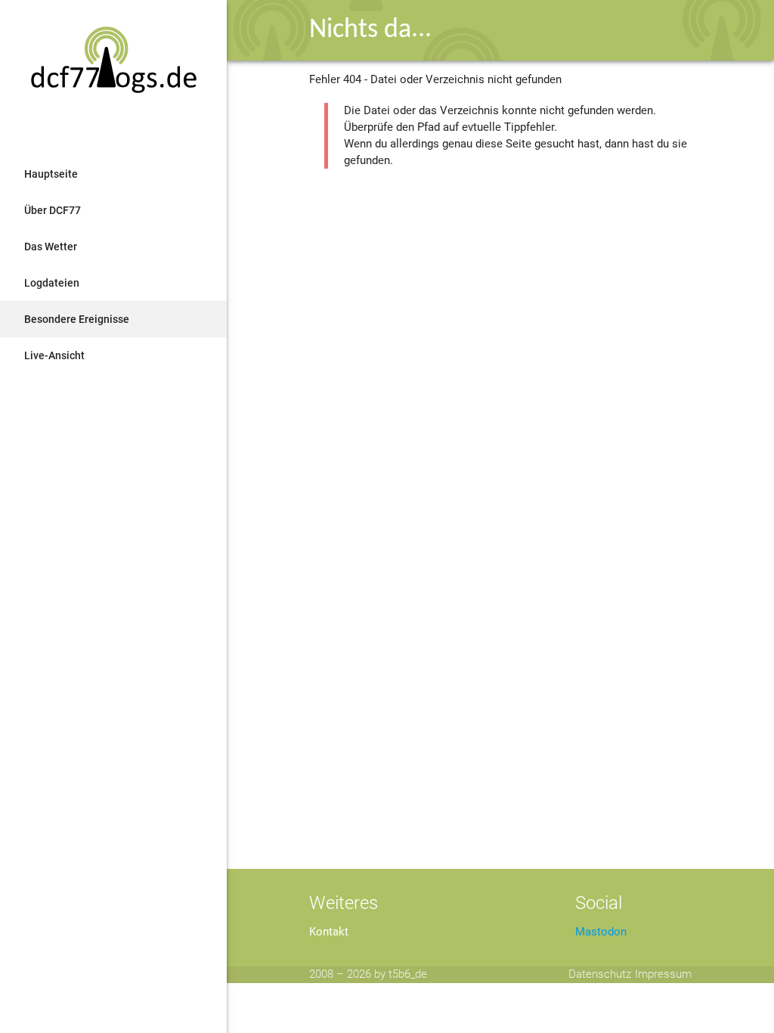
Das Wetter (50, 246)
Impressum (663, 974)
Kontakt (328, 932)
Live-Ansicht (54, 355)
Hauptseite (51, 174)
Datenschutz (599, 974)
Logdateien (51, 283)
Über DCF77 (52, 210)
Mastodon (601, 932)
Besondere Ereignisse (76, 319)
